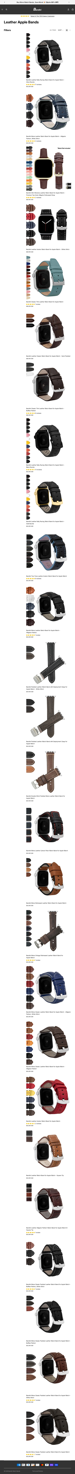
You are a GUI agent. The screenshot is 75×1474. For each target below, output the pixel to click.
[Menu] (2, 9)
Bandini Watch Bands (14, 1471)
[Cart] (73, 9)
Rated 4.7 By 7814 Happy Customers (42, 16)
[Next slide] (69, 2)
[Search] (6, 9)
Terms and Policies (37, 1471)
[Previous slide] (4, 2)
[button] (60, 30)
